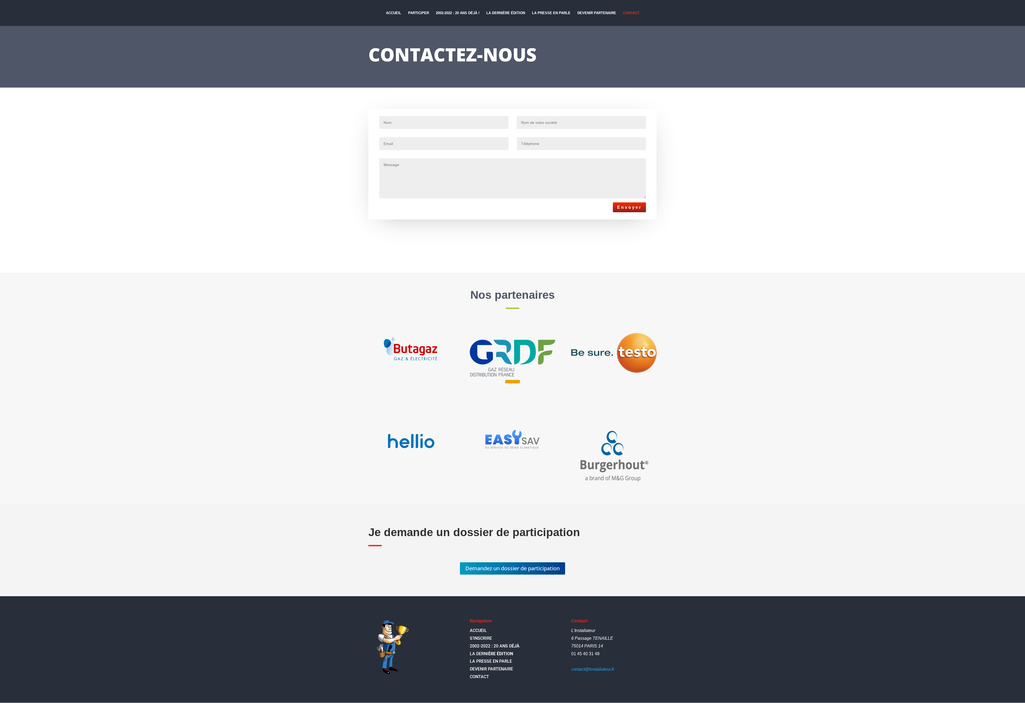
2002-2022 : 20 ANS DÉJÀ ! (457, 13)
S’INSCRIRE (481, 638)
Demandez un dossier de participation (512, 568)
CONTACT (631, 13)
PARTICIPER (418, 13)
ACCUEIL (393, 13)
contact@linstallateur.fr (592, 669)
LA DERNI (491, 653)
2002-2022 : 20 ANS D (494, 646)
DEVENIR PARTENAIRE (596, 13)
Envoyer (629, 207)
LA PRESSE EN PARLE (551, 13)
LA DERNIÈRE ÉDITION (505, 13)
